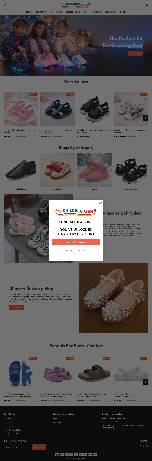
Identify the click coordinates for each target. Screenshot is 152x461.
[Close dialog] (100, 202)
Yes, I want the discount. (76, 242)
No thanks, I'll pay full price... (76, 250)
